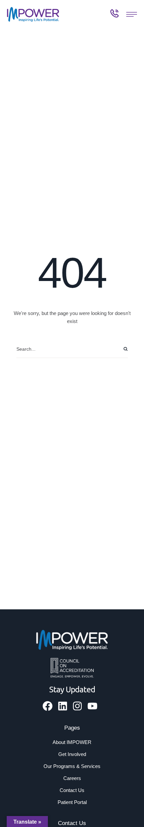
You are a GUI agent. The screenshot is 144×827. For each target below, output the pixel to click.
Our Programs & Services (72, 766)
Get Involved (72, 754)
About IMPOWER (72, 742)
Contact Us (72, 790)
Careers (72, 778)
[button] (131, 14)
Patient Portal (72, 802)
